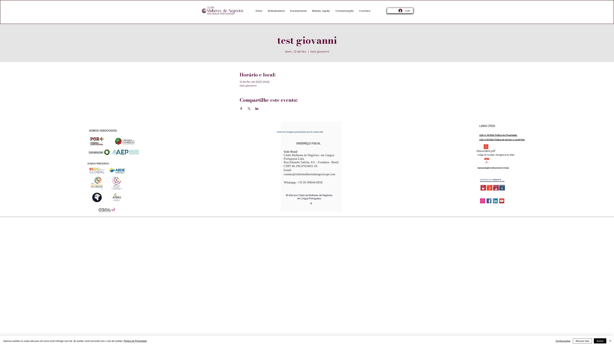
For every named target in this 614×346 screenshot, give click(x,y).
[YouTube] (501, 200)
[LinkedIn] (495, 200)
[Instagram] (482, 200)
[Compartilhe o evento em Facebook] (241, 108)
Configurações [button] (563, 340)
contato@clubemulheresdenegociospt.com (309, 174)
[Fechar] (610, 340)
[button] (276, 11)
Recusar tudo (582, 340)
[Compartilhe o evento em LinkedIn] (256, 108)
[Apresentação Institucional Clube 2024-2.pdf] (486, 161)
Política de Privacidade (135, 340)
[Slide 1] (311, 203)
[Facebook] (489, 200)
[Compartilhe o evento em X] (249, 108)
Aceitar (600, 340)
